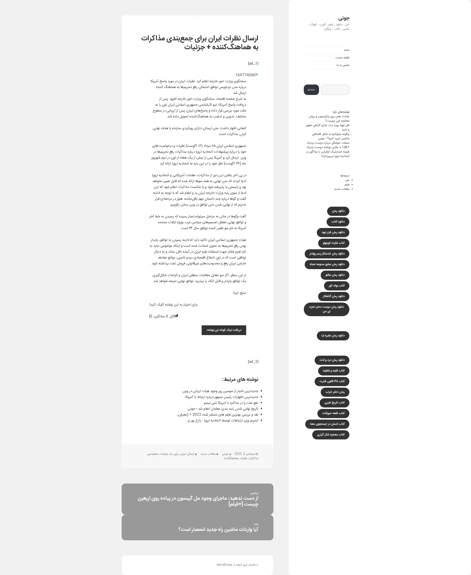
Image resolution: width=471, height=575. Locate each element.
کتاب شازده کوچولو (334, 243)
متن (235, 87)
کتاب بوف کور (337, 285)
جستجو (311, 90)
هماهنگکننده (231, 458)
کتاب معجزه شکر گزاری (331, 434)
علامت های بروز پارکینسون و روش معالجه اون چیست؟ (329, 118)
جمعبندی (153, 454)
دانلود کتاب (338, 221)
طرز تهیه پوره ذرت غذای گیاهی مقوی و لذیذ (327, 127)
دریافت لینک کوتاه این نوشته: (223, 330)
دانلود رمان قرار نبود (333, 232)
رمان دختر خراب (335, 392)
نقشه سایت (342, 57)
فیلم (347, 184)
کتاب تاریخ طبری (334, 402)
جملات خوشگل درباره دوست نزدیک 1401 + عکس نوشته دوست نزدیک (327, 145)
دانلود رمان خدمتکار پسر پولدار (327, 253)
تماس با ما (343, 65)
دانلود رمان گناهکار (334, 296)
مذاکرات (253, 458)
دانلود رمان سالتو (335, 275)
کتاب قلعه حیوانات (333, 413)
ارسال (190, 454)
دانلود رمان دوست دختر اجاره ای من (326, 309)
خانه (346, 50)
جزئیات (164, 454)
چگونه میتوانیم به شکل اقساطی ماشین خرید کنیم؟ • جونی (330, 136)
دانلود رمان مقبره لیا (333, 335)
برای (176, 454)
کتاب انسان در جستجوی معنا (327, 424)
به (171, 454)
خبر (347, 180)
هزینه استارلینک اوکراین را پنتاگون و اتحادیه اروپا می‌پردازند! (327, 154)
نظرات (243, 458)
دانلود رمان (338, 211)
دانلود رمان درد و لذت (332, 360)
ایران (183, 454)
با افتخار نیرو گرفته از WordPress (237, 565)
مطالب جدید (341, 189)
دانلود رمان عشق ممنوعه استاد (327, 264)
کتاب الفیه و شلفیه (334, 370)
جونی (343, 18)
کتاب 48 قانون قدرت (332, 381)
